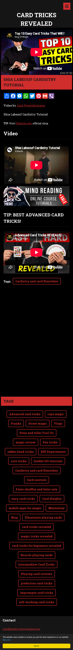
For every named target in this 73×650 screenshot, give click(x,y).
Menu (66, 6)
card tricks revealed (36, 527)
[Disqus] (36, 346)
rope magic (55, 414)
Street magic (37, 423)
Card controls (36, 480)
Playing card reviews (36, 574)
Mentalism (56, 508)
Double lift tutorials (48, 461)
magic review (26, 442)
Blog (14, 517)
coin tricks (19, 461)
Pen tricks (50, 442)
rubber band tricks (20, 451)
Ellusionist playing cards (43, 517)
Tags (7, 281)
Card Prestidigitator (31, 105)
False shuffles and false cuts (36, 489)
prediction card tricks (36, 583)
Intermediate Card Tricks (36, 564)
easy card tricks (23, 498)
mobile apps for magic (25, 508)
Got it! (36, 646)
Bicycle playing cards (37, 555)
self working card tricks (36, 602)
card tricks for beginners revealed (36, 545)
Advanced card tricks (24, 414)
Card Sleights (52, 498)
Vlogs (58, 423)
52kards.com (24, 123)
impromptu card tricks (36, 592)
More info (6, 639)
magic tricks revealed (36, 536)
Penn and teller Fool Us (36, 433)
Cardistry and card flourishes (36, 281)
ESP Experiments (53, 451)
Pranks (16, 423)
